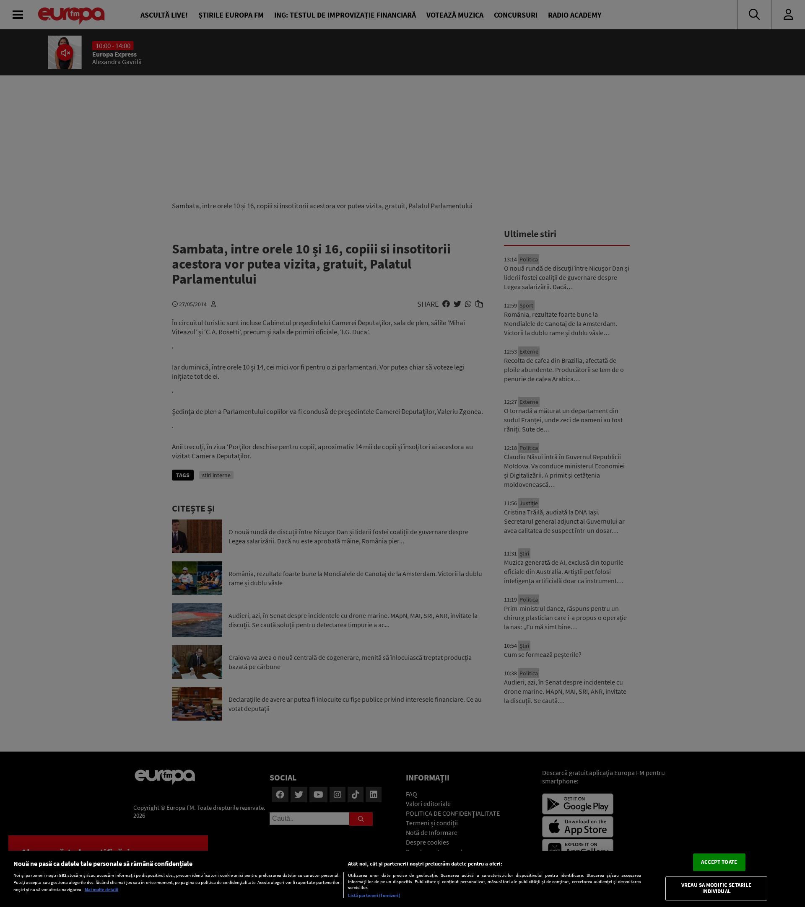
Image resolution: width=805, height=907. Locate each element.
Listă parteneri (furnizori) (374, 895)
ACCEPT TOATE (719, 862)
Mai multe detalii (101, 889)
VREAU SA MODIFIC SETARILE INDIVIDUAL (716, 888)
